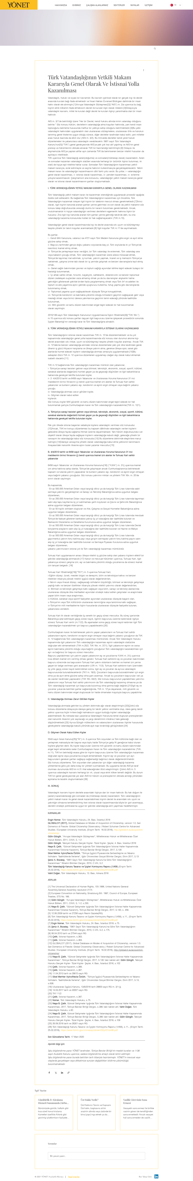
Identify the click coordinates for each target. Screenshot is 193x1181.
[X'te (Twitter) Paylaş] (55, 1072)
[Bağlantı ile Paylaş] (68, 1072)
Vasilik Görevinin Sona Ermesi (135, 1101)
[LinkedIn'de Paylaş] (62, 1072)
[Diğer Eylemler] (143, 70)
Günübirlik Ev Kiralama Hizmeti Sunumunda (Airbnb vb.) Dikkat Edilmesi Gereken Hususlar (53, 1101)
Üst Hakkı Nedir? (89, 1099)
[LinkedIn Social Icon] (156, 1176)
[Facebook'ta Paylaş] (49, 1072)
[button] (155, 48)
